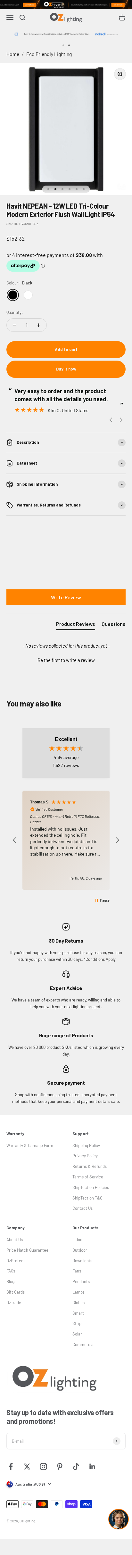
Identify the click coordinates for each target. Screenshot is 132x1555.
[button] (66, 659)
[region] (66, 840)
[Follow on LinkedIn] (92, 1466)
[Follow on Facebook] (10, 1466)
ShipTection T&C (87, 1197)
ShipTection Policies (90, 1187)
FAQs (10, 1270)
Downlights (82, 1260)
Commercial (83, 1344)
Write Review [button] (66, 597)
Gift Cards (15, 1292)
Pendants (81, 1281)
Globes (78, 1302)
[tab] (75, 625)
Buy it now (66, 368)
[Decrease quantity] (15, 325)
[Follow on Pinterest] (59, 1466)
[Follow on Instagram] (43, 1466)
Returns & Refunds (89, 1166)
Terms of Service (87, 1176)
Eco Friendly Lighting (49, 54)
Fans (76, 1270)
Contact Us (82, 1208)
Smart (78, 1313)
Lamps (78, 1292)
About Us (14, 1239)
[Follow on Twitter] (27, 1466)
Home (12, 54)
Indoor (78, 1239)
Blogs (11, 1281)
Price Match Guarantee (27, 1250)
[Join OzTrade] (66, 4)
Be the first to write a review (66, 660)
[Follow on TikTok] (76, 1466)
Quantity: (14, 312)
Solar (77, 1333)
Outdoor (79, 1250)
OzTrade (13, 1302)
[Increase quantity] (38, 325)
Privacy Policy (85, 1155)
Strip (76, 1323)
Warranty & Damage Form (29, 1145)
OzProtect (15, 1260)
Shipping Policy (86, 1145)
